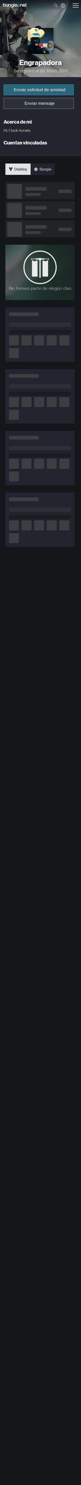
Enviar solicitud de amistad (39, 89)
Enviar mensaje (40, 103)
